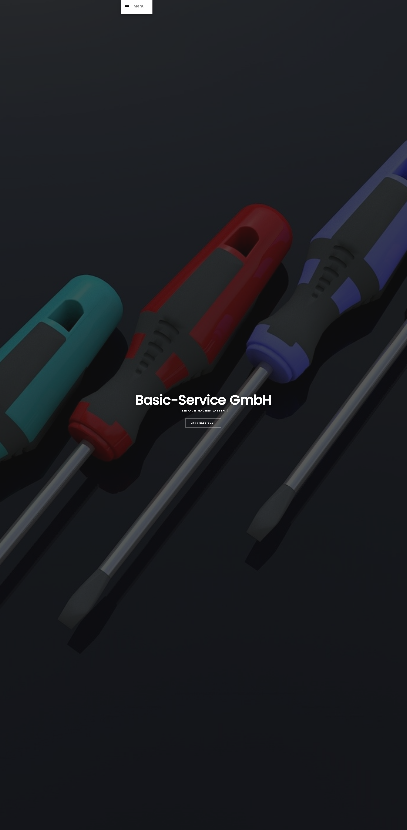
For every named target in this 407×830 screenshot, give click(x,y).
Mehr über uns (202, 423)
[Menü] (127, 5)
